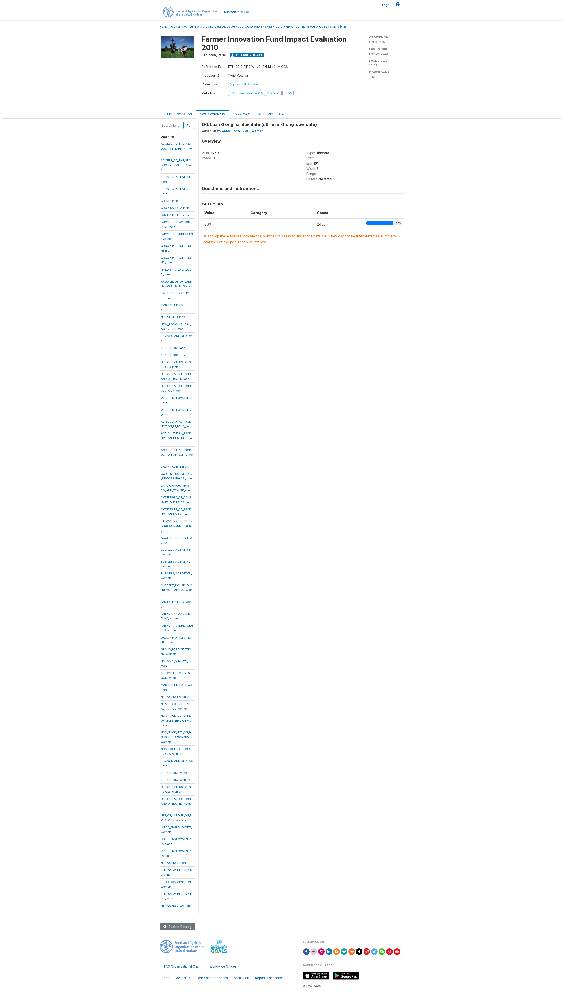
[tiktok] (359, 951)
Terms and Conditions (212, 978)
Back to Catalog (180, 927)
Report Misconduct (269, 978)
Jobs (165, 978)
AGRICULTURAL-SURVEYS (248, 26)
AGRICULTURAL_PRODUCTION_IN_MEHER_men (176, 437)
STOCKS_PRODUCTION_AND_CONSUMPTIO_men (177, 525)
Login (386, 5)
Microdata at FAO (237, 12)
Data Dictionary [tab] (212, 114)
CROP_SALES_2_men (175, 207)
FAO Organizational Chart (182, 966)
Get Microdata (249, 55)
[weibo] (389, 951)
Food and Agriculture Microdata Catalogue (199, 26)
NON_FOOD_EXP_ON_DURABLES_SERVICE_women (176, 720)
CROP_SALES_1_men (174, 466)
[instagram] (321, 951)
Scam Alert (241, 978)
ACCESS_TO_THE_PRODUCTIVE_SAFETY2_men (177, 165)
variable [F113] (337, 26)
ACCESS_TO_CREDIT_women (240, 131)
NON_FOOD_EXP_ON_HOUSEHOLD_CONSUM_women (176, 737)
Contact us (182, 978)
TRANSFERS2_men (173, 355)
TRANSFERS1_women (175, 772)
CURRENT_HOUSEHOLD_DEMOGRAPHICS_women (177, 589)
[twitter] (374, 951)
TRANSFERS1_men (173, 348)
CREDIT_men (169, 200)
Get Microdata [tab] (272, 114)
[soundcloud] (351, 951)
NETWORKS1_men (173, 317)
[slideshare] (344, 951)
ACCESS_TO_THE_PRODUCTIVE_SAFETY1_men (176, 148)
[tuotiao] (367, 951)
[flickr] (313, 951)
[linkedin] (329, 951)
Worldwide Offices (223, 966)
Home (164, 26)
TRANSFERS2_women (175, 779)
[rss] (336, 951)
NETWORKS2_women (175, 905)
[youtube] (397, 951)
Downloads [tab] (242, 114)
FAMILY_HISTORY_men (176, 215)
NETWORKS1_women (175, 696)
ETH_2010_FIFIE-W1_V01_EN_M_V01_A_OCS (297, 26)
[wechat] (382, 951)
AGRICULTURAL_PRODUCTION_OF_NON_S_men (177, 454)
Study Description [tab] (177, 114)
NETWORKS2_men (173, 862)
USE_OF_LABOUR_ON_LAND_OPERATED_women (176, 803)
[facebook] (306, 951)
